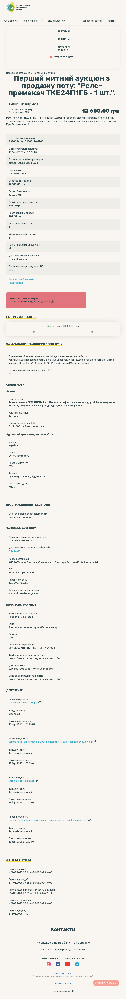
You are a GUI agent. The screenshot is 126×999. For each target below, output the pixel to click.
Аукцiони (9, 20)
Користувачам (31, 20)
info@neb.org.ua (63, 983)
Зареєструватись (93, 20)
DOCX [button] (47, 301)
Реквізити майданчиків (21, 279)
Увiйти (111, 20)
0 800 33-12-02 (63, 973)
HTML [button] (37, 301)
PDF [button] (27, 301)
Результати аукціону (63, 48)
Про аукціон (63, 31)
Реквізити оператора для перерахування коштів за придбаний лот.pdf (48, 820)
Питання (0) (63, 39)
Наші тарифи (16, 282)
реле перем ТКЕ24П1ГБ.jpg (23, 702)
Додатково (54, 20)
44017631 (14, 551)
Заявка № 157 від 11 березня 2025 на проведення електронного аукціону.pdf (51, 741)
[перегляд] (39, 702)
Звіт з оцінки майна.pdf (21, 781)
